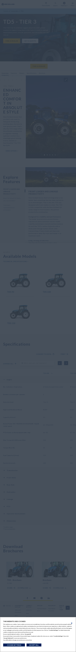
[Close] (71, 623)
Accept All (34, 645)
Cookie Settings (14, 645)
